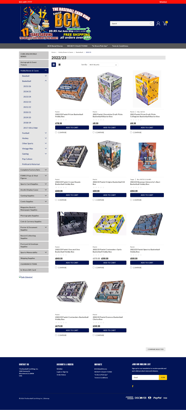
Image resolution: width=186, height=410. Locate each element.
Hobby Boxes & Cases (29, 71)
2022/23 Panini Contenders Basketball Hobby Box (71, 318)
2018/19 (27, 122)
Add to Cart (72, 127)
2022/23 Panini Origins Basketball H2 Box (109, 183)
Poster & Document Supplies (28, 228)
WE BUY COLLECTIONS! (77, 46)
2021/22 (27, 107)
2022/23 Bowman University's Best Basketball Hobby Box (145, 183)
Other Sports (27, 143)
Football (25, 133)
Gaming (25, 154)
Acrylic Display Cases (29, 190)
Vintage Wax (27, 148)
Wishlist (163, 2)
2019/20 (27, 117)
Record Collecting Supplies (28, 237)
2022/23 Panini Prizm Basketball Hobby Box (69, 115)
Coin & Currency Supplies (31, 221)
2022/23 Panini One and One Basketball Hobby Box (67, 250)
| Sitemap (46, 398)
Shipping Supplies (27, 258)
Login (59, 372)
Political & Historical (31, 164)
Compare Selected (155, 349)
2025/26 (27, 86)
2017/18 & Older (30, 128)
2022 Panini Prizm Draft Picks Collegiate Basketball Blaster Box (145, 115)
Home (53, 52)
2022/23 (27, 102)
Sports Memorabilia (28, 252)
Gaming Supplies (27, 196)
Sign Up (65, 372)
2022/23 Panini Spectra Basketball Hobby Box (145, 250)
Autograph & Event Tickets (28, 63)
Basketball (26, 81)
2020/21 (27, 112)
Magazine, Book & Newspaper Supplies (28, 208)
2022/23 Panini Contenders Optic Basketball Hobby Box (107, 250)
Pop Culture (27, 159)
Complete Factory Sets (30, 170)
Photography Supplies (29, 216)
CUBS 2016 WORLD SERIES (28, 55)
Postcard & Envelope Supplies (29, 245)
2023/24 (27, 97)
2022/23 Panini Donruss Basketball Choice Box (108, 318)
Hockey (25, 138)
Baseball (25, 76)
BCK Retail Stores (55, 46)
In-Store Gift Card (28, 270)
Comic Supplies (26, 201)
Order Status (61, 375)
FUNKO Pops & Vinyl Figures (29, 177)
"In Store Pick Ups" (100, 46)
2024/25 (27, 91)
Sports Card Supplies (29, 184)
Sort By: (84, 65)
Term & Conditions (120, 46)
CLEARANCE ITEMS (28, 264)
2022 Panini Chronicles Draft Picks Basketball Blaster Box (108, 115)
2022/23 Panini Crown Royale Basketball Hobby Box (67, 183)
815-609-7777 (25, 2)
